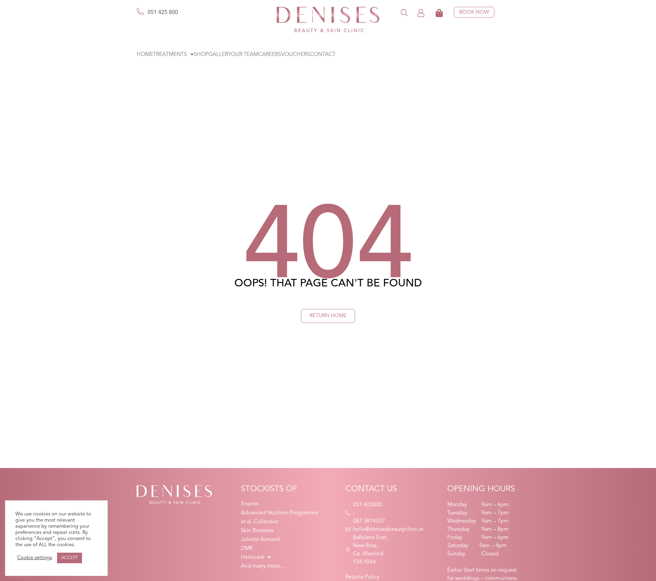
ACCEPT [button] (69, 558)
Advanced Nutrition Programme (279, 513)
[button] (404, 12)
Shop (201, 54)
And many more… (263, 566)
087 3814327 (369, 521)
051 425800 (367, 505)
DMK (247, 548)
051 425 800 (163, 12)
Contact (323, 54)
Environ (250, 504)
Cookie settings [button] (34, 558)
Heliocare (252, 557)
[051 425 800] (140, 11)
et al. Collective (259, 522)
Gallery (219, 54)
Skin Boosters (257, 531)
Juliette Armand (260, 539)
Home (145, 54)
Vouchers (295, 54)
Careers (269, 54)
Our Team (244, 54)
